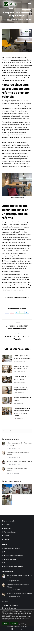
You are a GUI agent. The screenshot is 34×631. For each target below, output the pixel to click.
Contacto (7, 539)
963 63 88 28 (14, 605)
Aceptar (5, 623)
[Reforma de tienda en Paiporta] (7, 500)
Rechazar (14, 623)
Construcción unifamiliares (12, 548)
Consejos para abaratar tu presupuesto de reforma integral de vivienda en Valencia (22, 412)
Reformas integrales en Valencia (13, 566)
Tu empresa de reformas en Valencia (22, 399)
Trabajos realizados (10, 532)
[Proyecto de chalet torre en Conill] (7, 489)
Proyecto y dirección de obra (12, 563)
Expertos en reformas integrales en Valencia (21, 388)
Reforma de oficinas (10, 559)
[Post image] (7, 358)
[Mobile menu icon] (29, 4)
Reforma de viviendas (10, 552)
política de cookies (21, 617)
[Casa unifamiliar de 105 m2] (17, 489)
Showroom (7, 528)
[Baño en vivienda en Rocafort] (27, 489)
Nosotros (7, 525)
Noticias (6, 536)
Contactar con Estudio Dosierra (17, 297)
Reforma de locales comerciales (13, 555)
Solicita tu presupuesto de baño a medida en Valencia (22, 357)
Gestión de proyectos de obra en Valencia (21, 378)
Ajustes (22, 623)
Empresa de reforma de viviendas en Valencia (21, 367)
